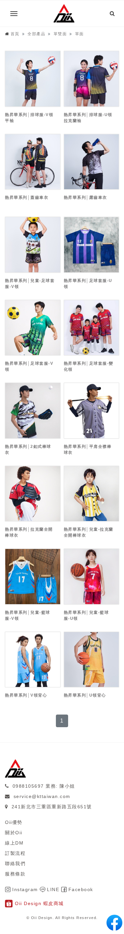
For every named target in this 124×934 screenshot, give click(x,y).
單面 (79, 34)
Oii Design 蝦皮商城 (39, 903)
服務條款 (15, 873)
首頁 (15, 34)
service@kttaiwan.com (42, 796)
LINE (53, 889)
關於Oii (13, 832)
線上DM (14, 843)
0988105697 (28, 786)
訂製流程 (15, 853)
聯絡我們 (15, 863)
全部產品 (36, 34)
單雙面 (60, 34)
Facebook (80, 889)
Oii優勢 (13, 822)
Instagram (25, 889)
